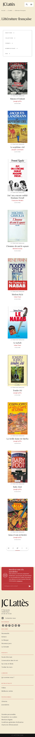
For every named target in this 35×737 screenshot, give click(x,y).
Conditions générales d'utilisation (12, 722)
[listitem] (3, 625)
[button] (10, 32)
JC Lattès (10, 10)
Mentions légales (7, 719)
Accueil (3, 10)
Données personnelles (8, 714)
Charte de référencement (9, 725)
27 (17, 548)
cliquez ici (19, 581)
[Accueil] (9, 4)
